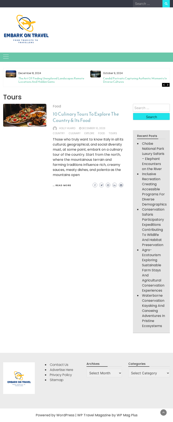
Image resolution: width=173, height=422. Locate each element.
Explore (89, 133)
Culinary (75, 133)
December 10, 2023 (93, 128)
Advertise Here (61, 369)
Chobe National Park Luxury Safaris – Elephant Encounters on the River (153, 156)
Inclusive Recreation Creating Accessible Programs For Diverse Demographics (154, 189)
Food (57, 106)
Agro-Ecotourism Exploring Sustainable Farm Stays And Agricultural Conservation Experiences (153, 270)
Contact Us (59, 364)
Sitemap (57, 379)
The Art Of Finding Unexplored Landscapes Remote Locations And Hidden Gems (51, 80)
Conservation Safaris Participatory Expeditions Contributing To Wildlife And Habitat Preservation (153, 227)
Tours (113, 133)
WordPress (65, 415)
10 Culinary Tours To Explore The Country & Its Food (86, 117)
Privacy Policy (61, 374)
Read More (63, 185)
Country (59, 133)
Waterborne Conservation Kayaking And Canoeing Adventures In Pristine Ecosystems (153, 310)
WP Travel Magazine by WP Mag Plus (107, 415)
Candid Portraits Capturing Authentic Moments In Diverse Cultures (135, 80)
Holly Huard (67, 128)
